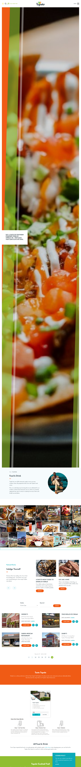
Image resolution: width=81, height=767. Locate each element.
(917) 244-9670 (66, 617)
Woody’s (24, 614)
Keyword (42, 603)
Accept (57, 764)
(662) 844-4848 (25, 641)
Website (33, 621)
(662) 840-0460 (25, 621)
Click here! (69, 761)
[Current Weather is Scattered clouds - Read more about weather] (3, 4)
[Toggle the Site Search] (5, 3)
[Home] (40, 3)
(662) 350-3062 (66, 640)
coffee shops (48, 747)
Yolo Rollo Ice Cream (70, 614)
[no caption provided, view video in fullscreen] (77, 512)
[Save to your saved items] (33, 625)
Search (57, 605)
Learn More (26, 625)
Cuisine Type (23, 605)
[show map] (36, 625)
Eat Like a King (64, 579)
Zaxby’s (64, 633)
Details (40, 590)
